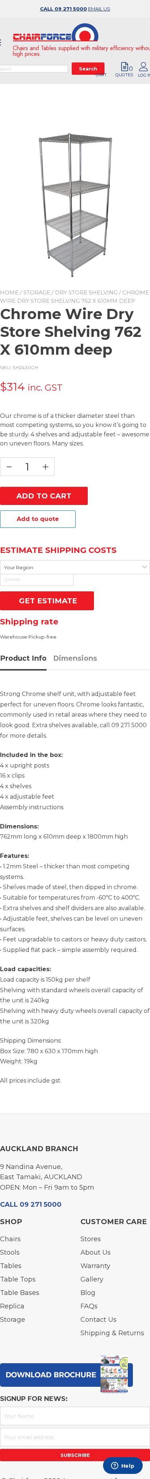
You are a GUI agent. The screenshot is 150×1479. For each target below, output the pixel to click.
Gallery (91, 1279)
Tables (10, 1266)
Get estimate (47, 600)
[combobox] (75, 567)
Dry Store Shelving (86, 292)
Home (9, 292)
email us (99, 9)
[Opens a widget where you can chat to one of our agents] (123, 1466)
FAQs (89, 1306)
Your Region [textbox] (18, 567)
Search (88, 79)
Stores (90, 1239)
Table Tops (18, 1279)
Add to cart (43, 496)
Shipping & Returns (112, 1333)
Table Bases (19, 1293)
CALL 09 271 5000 (63, 9)
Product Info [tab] (23, 658)
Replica (12, 1306)
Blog (87, 1293)
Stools (10, 1252)
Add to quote (38, 519)
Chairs (10, 1239)
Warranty (95, 1266)
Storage (36, 292)
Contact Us (98, 1320)
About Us (95, 1252)
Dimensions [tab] (75, 658)
